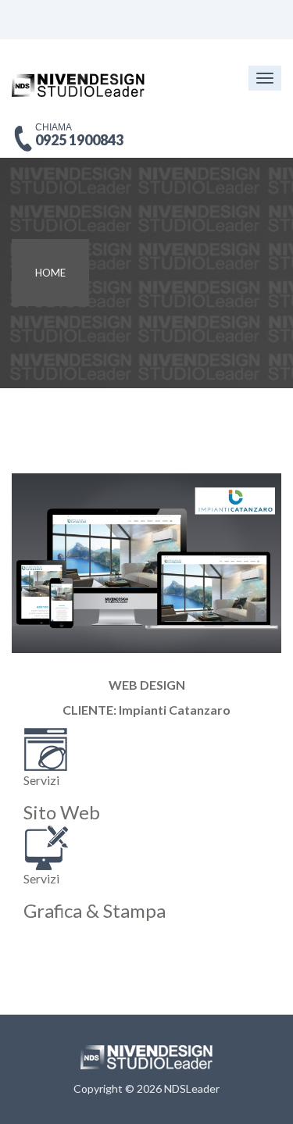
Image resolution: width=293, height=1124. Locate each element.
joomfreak (147, 1057)
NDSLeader (192, 1088)
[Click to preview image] (146, 561)
